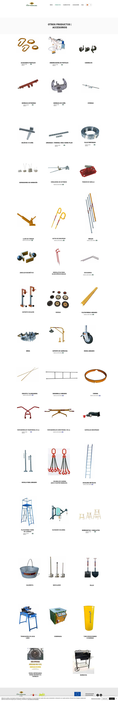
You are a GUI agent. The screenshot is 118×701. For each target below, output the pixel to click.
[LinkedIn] (101, 695)
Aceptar (112, 698)
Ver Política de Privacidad (33, 699)
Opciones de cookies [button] (95, 698)
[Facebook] (97, 695)
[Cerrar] (116, 698)
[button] (58, 63)
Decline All (105, 698)
